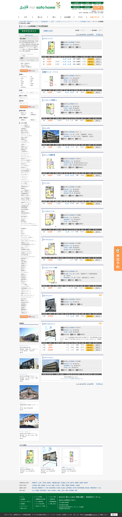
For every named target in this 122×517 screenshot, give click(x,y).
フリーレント (25, 153)
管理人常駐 (24, 148)
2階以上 (24, 260)
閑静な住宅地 (25, 132)
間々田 (71, 110)
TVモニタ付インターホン (28, 240)
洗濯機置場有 (25, 193)
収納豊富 (24, 228)
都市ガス (24, 281)
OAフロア (24, 311)
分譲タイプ (24, 146)
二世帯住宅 (24, 151)
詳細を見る (91, 59)
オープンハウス (26, 156)
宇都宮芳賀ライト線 (95, 488)
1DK (22, 78)
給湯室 (23, 307)
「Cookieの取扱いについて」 (91, 514)
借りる (40, 17)
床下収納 (24, 221)
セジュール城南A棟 (49, 155)
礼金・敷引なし (25, 65)
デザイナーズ (25, 134)
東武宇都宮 (43, 490)
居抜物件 (24, 277)
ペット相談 (24, 284)
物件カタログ (24, 508)
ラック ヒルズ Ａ (25, 431)
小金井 (62, 490)
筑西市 (81, 483)
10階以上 (24, 263)
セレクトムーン (48, 295)
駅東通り (72, 485)
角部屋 (23, 270)
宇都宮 (37, 490)
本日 (32, 113)
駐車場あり (24, 258)
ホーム (22, 497)
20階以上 (24, 265)
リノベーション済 (26, 135)
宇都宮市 (34, 483)
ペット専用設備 (26, 127)
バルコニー (24, 179)
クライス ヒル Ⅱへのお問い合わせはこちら (71, 378)
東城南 (72, 187)
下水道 (23, 283)
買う (54, 17)
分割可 (23, 144)
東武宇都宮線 (80, 488)
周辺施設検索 (53, 501)
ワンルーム (24, 76)
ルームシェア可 (26, 162)
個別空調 (24, 279)
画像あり (23, 120)
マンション (30, 54)
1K (31, 76)
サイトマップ (24, 506)
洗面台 (23, 211)
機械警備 (24, 309)
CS (22, 230)
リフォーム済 (25, 286)
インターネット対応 (27, 237)
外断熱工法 (24, 313)
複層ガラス (24, 300)
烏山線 (62, 488)
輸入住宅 (24, 298)
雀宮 (76, 490)
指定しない (24, 113)
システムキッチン (26, 200)
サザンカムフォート (49, 324)
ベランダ (24, 178)
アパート (23, 54)
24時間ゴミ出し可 (26, 253)
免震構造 (24, 304)
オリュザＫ (46, 128)
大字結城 (34, 485)
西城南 (72, 42)
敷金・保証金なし (25, 63)
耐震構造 (24, 305)
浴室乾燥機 (24, 207)
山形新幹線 (68, 488)
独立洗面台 (24, 216)
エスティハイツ (48, 38)
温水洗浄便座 (25, 209)
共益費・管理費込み (26, 67)
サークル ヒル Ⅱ (48, 239)
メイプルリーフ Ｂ (48, 211)
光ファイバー (25, 235)
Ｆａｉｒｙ (23, 403)
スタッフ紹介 (53, 497)
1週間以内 (33, 114)
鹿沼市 (86, 483)
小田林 (70, 108)
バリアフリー (25, 142)
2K (22, 80)
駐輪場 (23, 188)
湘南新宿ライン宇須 (43, 488)
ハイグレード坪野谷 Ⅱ (50, 100)
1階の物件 (24, 262)
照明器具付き (25, 186)
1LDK (32, 78)
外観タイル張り (26, 195)
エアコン (24, 218)
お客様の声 (52, 499)
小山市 (69, 42)
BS (22, 232)
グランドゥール (24, 345)
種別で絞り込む (29, 35)
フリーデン (46, 183)
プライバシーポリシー (26, 501)
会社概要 (67, 17)
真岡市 (76, 483)
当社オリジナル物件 (40, 506)
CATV (23, 233)
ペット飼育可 (25, 125)
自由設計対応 (25, 302)
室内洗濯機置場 (26, 171)
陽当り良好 (24, 130)
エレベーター (25, 185)
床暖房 (23, 220)
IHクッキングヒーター (27, 295)
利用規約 (23, 503)
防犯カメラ (24, 248)
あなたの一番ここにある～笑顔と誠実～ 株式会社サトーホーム (79, 497)
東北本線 (66, 44)
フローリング (25, 172)
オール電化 (24, 183)
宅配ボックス (25, 242)
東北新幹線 (67, 136)
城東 (39, 485)
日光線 (58, 488)
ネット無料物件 (39, 501)
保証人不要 (24, 137)
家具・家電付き (26, 192)
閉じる (114, 514)
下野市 (44, 483)
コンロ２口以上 (26, 197)
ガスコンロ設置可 (26, 160)
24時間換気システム (27, 288)
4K (22, 85)
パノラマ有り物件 (40, 503)
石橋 (59, 490)
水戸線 (65, 82)
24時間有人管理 (26, 249)
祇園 (53, 485)
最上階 (23, 267)
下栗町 (62, 485)
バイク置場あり (26, 190)
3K (31, 82)
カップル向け (25, 165)
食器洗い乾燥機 (26, 199)
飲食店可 (24, 276)
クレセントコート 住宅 (50, 267)
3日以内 (23, 114)
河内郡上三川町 (65, 483)
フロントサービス (26, 251)
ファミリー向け (26, 169)
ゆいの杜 (48, 485)
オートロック (25, 239)
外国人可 (24, 158)
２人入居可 (24, 141)
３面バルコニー (26, 291)
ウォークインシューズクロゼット (29, 226)
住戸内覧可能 (25, 255)
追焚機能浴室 (25, 206)
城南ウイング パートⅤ (50, 72)
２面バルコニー (26, 290)
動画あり (33, 120)
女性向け (24, 167)
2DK (32, 80)
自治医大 (54, 490)
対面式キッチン (26, 202)
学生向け (24, 164)
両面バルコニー (26, 293)
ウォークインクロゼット (28, 223)
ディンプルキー (26, 246)
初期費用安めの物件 (40, 499)
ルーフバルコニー (26, 181)
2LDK (22, 82)
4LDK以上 (23, 87)
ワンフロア (24, 272)
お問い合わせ (95, 17)
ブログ (80, 17)
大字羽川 (57, 485)
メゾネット (24, 176)
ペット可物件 (39, 497)
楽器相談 (24, 128)
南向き (23, 269)
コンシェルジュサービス (28, 256)
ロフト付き (24, 174)
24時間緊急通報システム (28, 244)
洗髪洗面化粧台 (26, 213)
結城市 (49, 483)
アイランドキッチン (27, 297)
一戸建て (23, 56)
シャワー (24, 214)
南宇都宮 (71, 490)
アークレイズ (23, 374)
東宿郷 (43, 485)
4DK (32, 85)
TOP (25, 17)
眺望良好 (24, 149)
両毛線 (65, 80)
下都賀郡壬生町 (56, 483)
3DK (22, 83)
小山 (71, 44)
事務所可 (24, 139)
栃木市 (72, 483)
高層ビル (24, 274)
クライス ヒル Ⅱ (48, 357)
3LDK (32, 83)
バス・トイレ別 (26, 204)
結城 (67, 490)
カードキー (24, 155)
